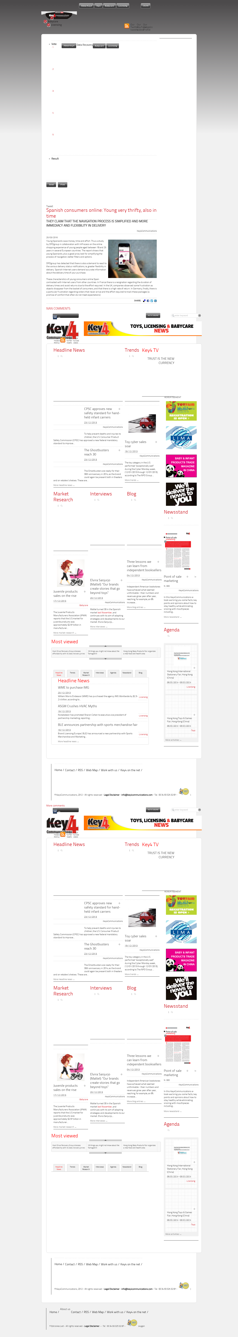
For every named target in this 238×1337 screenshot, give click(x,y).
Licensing (53, 25)
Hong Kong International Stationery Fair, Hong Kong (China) (180, 674)
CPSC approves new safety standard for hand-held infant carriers (102, 413)
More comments (55, 805)
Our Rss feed (62, 340)
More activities (172, 740)
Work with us (109, 770)
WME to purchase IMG (73, 687)
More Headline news (62, 485)
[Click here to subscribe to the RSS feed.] (126, 356)
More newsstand (171, 617)
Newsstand (127, 673)
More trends (130, 480)
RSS (80, 770)
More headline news (67, 742)
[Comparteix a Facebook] (147, 301)
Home (58, 770)
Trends (132, 350)
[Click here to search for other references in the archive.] (133, 356)
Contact (70, 770)
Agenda (113, 673)
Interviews (101, 494)
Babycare (51, 21)
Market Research (86, 674)
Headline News (58, 674)
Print (62, 184)
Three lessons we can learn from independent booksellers (144, 566)
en (55, 317)
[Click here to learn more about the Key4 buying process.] (130, 356)
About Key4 (68, 46)
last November (105, 613)
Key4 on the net (130, 770)
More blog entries (135, 607)
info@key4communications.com (137, 795)
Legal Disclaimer (111, 795)
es (59, 317)
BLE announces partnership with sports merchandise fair (97, 725)
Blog (131, 494)
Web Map (92, 770)
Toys (51, 18)
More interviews (97, 627)
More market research (63, 633)
